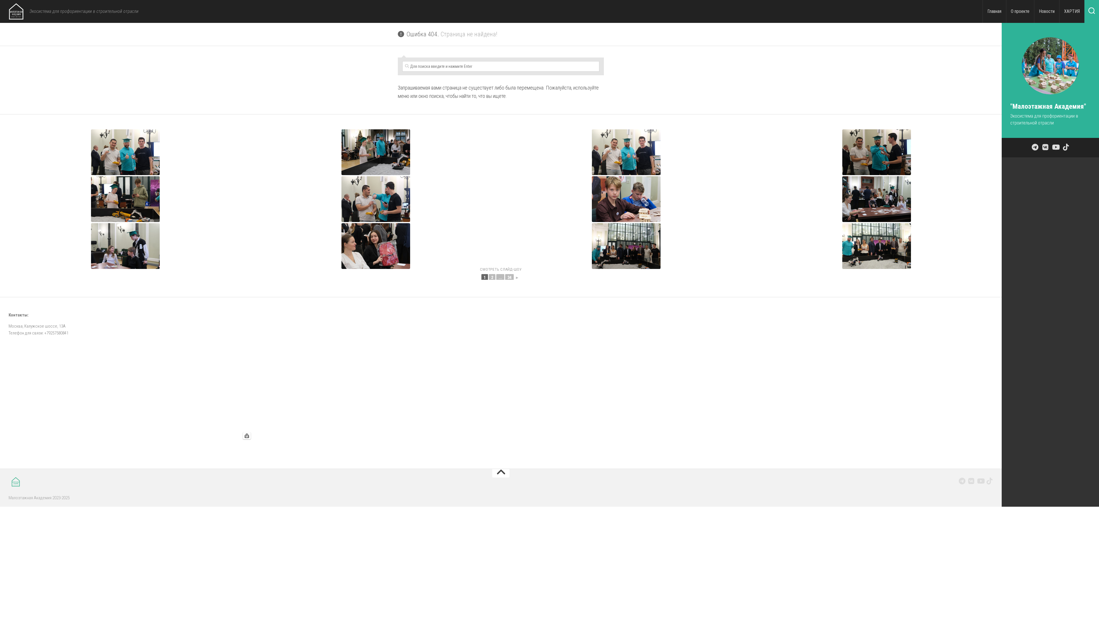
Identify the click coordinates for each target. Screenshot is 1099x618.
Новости (1047, 11)
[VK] (971, 481)
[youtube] (980, 481)
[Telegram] (962, 481)
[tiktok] (989, 481)
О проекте (1020, 11)
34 (509, 277)
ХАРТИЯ (1072, 11)
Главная (994, 11)
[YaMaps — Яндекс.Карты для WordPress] (247, 435)
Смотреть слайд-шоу (501, 269)
